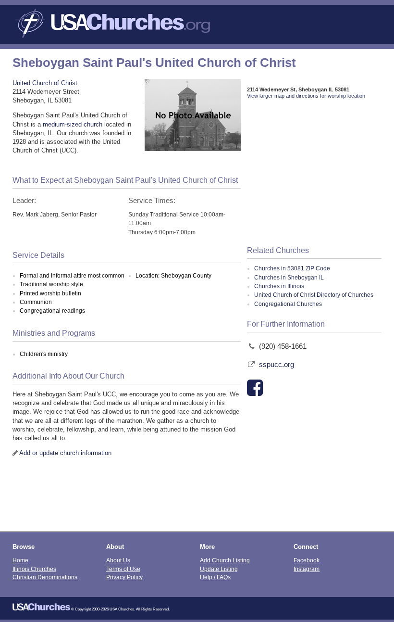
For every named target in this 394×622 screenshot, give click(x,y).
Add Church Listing (225, 560)
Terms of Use (123, 569)
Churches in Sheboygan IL (289, 277)
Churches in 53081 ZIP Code (292, 268)
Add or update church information (65, 453)
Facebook (307, 560)
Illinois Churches (34, 569)
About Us (118, 560)
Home (20, 560)
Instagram (307, 569)
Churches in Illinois (279, 286)
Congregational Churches (288, 304)
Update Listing (219, 569)
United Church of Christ (44, 83)
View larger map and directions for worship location (306, 96)
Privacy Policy (124, 577)
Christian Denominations (44, 577)
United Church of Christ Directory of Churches (313, 295)
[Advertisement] (314, 173)
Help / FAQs (215, 577)
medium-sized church (72, 124)
